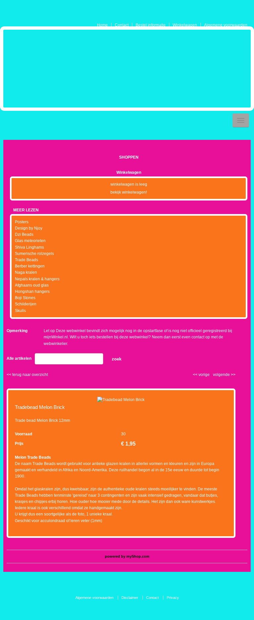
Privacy (173, 598)
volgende (224, 374)
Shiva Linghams (29, 247)
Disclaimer (129, 598)
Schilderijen (25, 304)
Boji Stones (25, 297)
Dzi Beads (24, 234)
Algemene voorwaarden (225, 25)
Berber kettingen (30, 266)
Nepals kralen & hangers (37, 279)
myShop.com (137, 556)
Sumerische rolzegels (34, 253)
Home (102, 25)
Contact (122, 25)
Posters (21, 222)
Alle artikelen (19, 358)
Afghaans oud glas (32, 285)
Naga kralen (26, 272)
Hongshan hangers (32, 291)
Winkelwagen (185, 25)
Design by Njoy (28, 228)
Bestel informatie (151, 25)
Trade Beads (26, 260)
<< (195, 374)
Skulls (20, 310)
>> (232, 374)
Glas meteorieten (30, 240)
